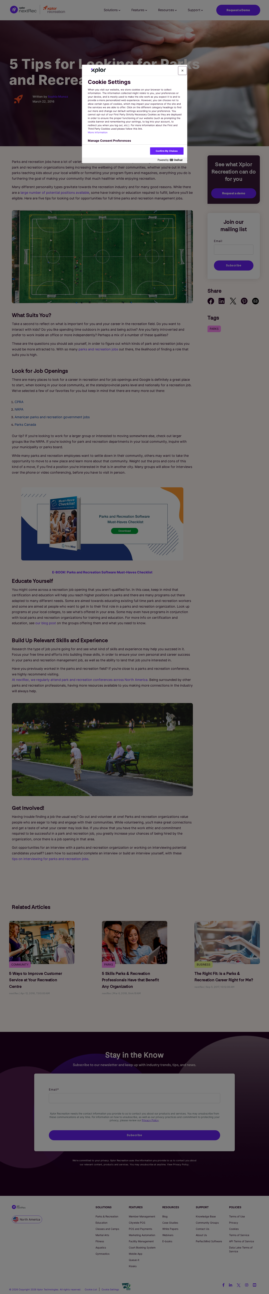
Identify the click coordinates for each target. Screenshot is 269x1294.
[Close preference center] (182, 71)
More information (98, 132)
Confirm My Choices (167, 151)
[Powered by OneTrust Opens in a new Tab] (171, 160)
